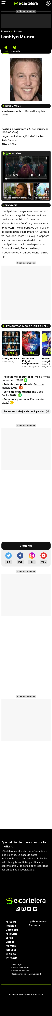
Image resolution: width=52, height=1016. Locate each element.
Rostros (17, 31)
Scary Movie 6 (10, 358)
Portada (5, 31)
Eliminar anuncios (26, 11)
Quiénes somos (38, 921)
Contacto (34, 925)
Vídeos (9, 942)
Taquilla (10, 950)
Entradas (11, 958)
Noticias (10, 925)
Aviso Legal (16, 964)
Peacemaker (37, 399)
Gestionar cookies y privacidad (26, 974)
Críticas (10, 954)
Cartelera (11, 930)
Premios (10, 946)
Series (9, 938)
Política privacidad (20, 967)
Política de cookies (20, 970)
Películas (11, 934)
